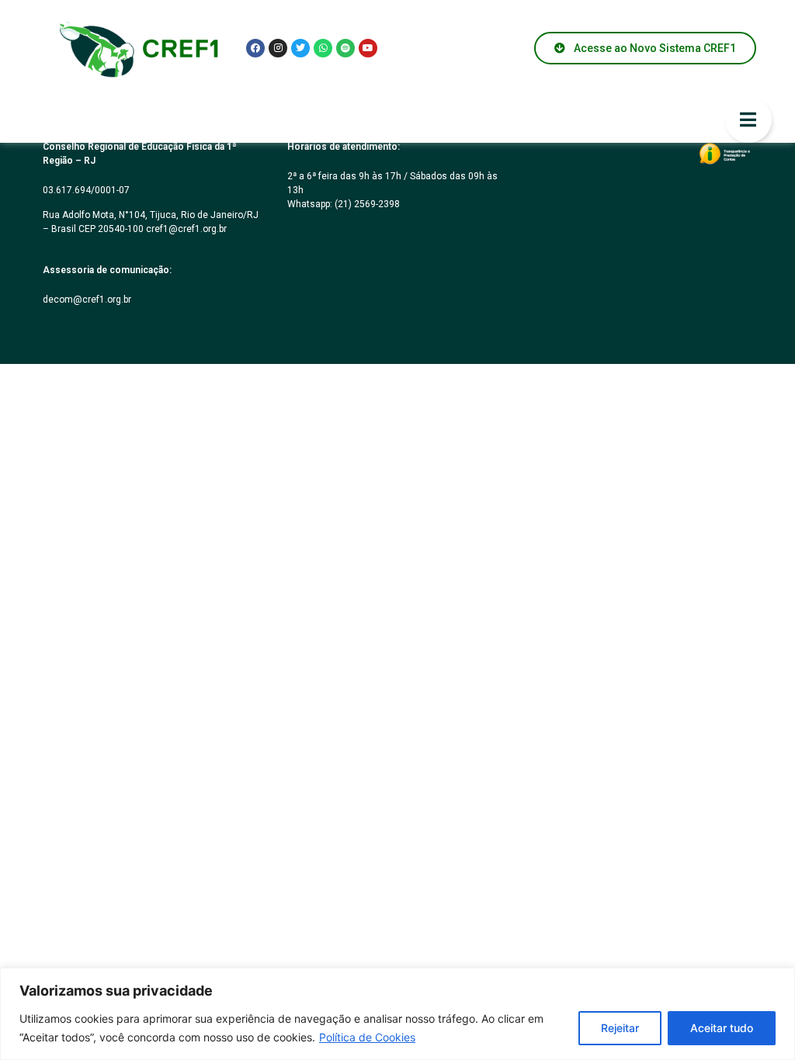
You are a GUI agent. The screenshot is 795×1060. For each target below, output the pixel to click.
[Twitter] (300, 48)
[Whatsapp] (323, 48)
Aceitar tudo (721, 1027)
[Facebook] (255, 48)
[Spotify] (345, 48)
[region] (397, 1014)
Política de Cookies (367, 1037)
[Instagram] (278, 48)
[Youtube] (368, 48)
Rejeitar (620, 1027)
